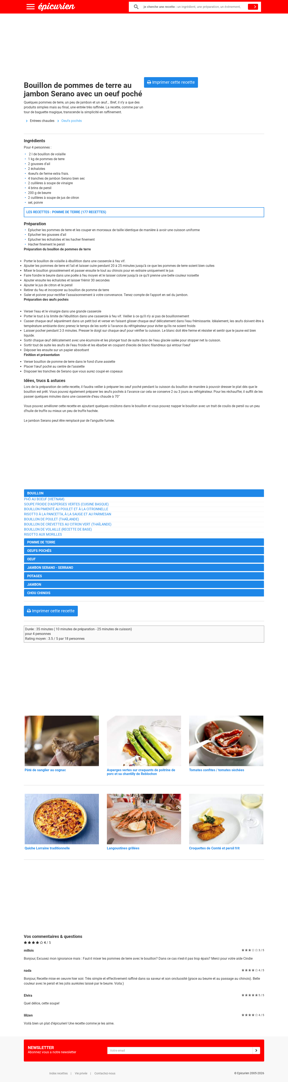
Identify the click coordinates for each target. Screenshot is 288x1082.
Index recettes (58, 1073)
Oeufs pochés (71, 121)
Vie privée (81, 1073)
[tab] (144, 493)
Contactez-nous (104, 1073)
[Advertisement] (144, 44)
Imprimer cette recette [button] (173, 82)
